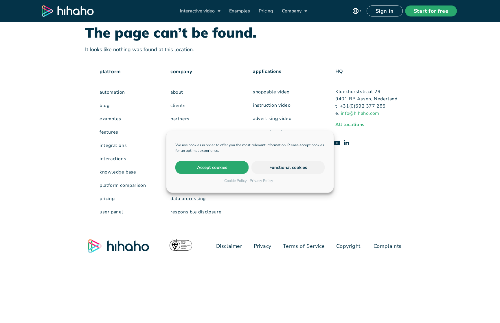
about (176, 92)
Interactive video (197, 11)
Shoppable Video (271, 92)
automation (112, 92)
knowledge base (118, 172)
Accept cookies (212, 167)
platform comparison (123, 185)
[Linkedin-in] (346, 143)
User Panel (111, 212)
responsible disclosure (195, 212)
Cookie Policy (235, 180)
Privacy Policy (261, 180)
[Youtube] (337, 143)
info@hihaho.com (360, 113)
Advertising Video (272, 118)
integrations (113, 145)
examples (110, 119)
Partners (180, 119)
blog (104, 105)
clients (177, 105)
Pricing (266, 11)
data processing (188, 198)
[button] (357, 11)
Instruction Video (272, 105)
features (109, 132)
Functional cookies (288, 167)
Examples (239, 11)
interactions (113, 159)
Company (292, 11)
